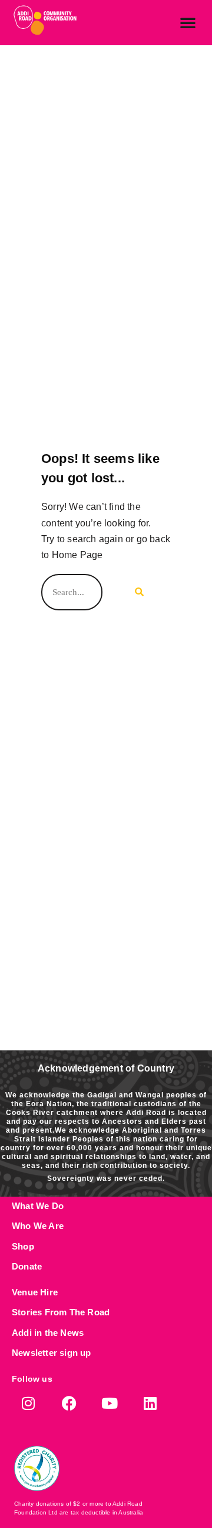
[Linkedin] (150, 1403)
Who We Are (38, 1226)
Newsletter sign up (51, 1353)
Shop (23, 1246)
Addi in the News (48, 1333)
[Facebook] (69, 1403)
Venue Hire (35, 1292)
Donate (27, 1266)
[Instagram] (28, 1403)
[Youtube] (109, 1403)
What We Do (38, 1206)
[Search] (136, 592)
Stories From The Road (61, 1312)
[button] (187, 22)
